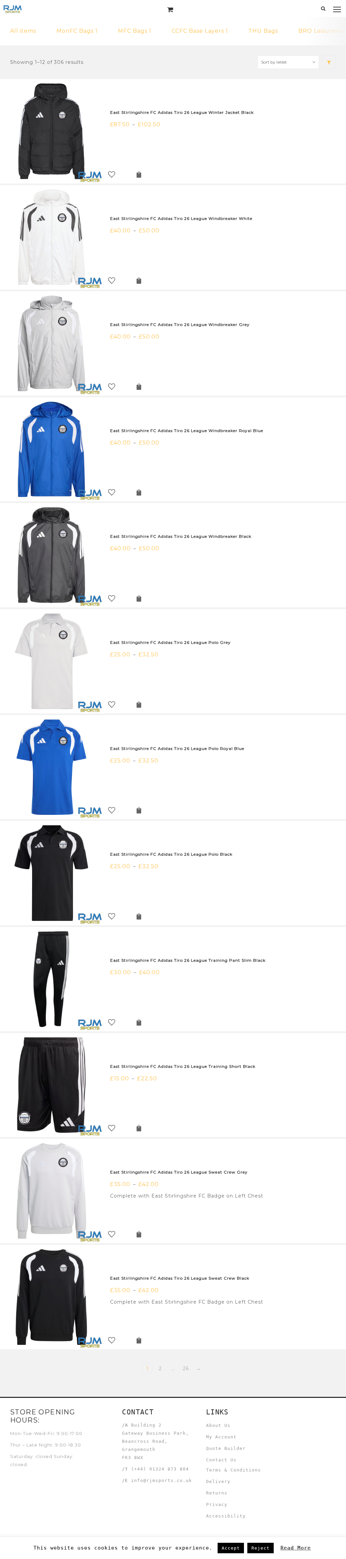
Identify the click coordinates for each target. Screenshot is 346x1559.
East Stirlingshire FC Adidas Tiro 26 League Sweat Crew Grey (179, 1172)
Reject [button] (260, 1548)
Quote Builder (226, 1448)
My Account (221, 1436)
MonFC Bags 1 (77, 31)
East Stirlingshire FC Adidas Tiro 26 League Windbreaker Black (180, 536)
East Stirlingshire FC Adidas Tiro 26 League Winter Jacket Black (182, 112)
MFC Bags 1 (134, 31)
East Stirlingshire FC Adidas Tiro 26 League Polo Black (171, 854)
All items (23, 31)
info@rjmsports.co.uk (161, 1480)
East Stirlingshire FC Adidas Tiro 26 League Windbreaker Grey (180, 324)
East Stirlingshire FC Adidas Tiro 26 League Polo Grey (170, 642)
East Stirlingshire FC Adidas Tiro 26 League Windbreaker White (181, 218)
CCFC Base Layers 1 (200, 31)
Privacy (216, 1504)
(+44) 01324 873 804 (160, 1469)
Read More (295, 1548)
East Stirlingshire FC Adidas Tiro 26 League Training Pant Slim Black (188, 960)
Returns (216, 1492)
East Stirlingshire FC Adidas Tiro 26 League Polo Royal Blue (177, 748)
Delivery (218, 1481)
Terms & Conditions (233, 1470)
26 (186, 1368)
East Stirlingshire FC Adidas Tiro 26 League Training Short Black (182, 1066)
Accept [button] (231, 1548)
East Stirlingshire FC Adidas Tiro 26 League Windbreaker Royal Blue (186, 430)
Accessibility (226, 1515)
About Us (218, 1425)
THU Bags (263, 31)
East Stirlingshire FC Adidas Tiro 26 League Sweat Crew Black (179, 1278)
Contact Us (221, 1459)
